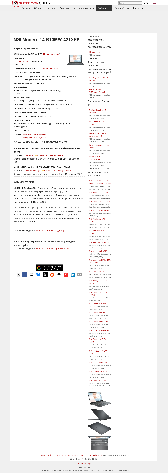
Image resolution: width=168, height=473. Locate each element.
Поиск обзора (122, 7)
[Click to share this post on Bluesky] (38, 274)
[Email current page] (79, 274)
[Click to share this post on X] (45, 274)
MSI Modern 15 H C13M (98, 362)
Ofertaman (29, 155)
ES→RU (41, 155)
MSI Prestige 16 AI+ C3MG (99, 201)
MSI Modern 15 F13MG (98, 303)
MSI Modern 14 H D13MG (99, 321)
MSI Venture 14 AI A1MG (99, 242)
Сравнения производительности (77, 7)
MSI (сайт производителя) (35, 137)
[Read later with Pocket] (58, 274)
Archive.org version (55, 155)
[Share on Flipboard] (65, 274)
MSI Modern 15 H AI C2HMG (100, 210)
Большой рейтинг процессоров (52, 248)
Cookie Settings (84, 463)
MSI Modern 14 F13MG (98, 251)
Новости (51, 7)
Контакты (138, 7)
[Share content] (18, 275)
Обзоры (38, 7)
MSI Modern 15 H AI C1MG (99, 330)
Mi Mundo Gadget (33, 170)
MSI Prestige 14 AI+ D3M (99, 192)
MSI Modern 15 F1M (97, 312)
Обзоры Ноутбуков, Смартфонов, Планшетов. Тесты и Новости (65, 455)
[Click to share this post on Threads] (31, 274)
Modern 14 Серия (51, 54)
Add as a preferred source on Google (52, 268)
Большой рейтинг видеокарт (51, 230)
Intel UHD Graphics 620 (48, 68)
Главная (26, 7)
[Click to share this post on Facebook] (24, 274)
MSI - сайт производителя (35, 134)
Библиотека (104, 7)
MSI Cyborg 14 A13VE (97, 380)
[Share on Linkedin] (72, 274)
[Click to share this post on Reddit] (52, 274)
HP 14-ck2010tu (95, 52)
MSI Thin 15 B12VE (96, 271)
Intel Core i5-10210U (22, 61)
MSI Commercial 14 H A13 (99, 371)
